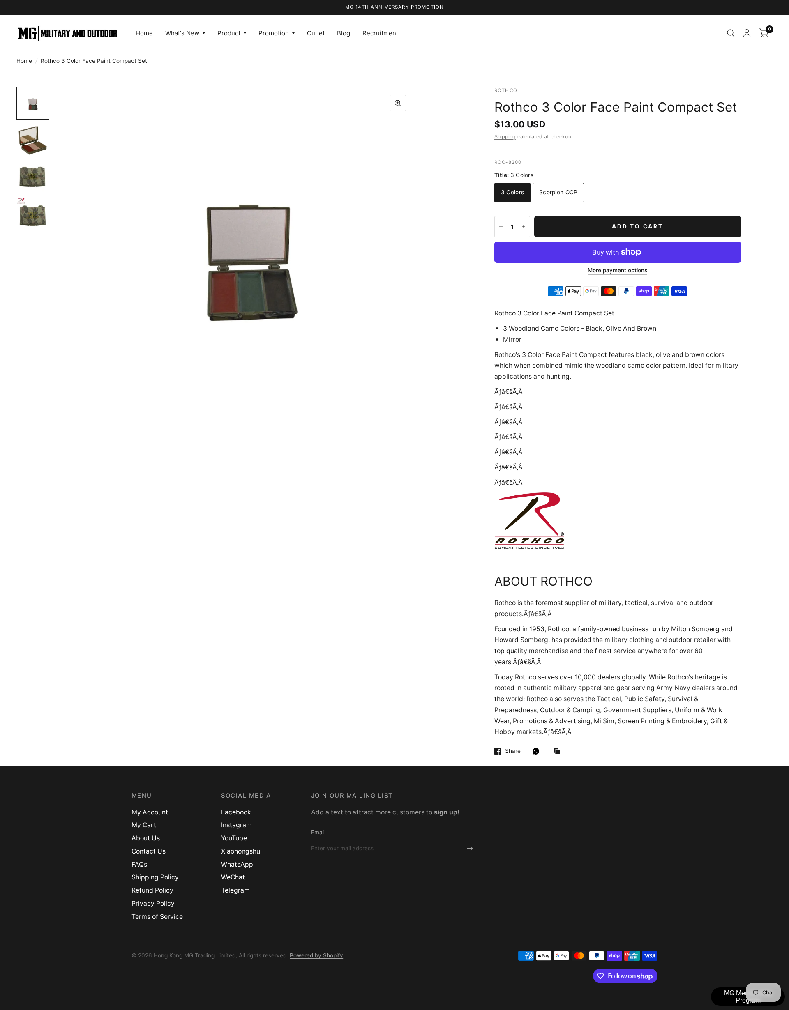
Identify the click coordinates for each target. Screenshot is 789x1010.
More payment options (617, 270)
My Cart (144, 825)
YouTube (234, 838)
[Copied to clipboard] (559, 752)
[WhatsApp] (538, 751)
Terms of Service (157, 916)
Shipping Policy (155, 877)
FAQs (139, 864)
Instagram (236, 825)
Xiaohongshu (240, 851)
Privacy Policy (153, 903)
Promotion (273, 33)
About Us (146, 838)
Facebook (236, 812)
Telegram (235, 890)
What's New (182, 33)
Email (318, 832)
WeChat (233, 877)
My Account (150, 812)
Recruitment (380, 33)
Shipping (505, 136)
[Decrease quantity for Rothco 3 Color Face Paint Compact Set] (501, 226)
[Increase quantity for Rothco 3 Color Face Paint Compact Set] (523, 226)
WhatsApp (237, 864)
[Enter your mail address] (469, 848)
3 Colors (512, 192)
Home (144, 33)
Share (513, 751)
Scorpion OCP (558, 192)
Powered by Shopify (316, 955)
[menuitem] (144, 33)
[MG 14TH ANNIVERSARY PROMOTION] (394, 7)
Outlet (316, 33)
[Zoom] (398, 103)
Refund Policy (152, 890)
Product (228, 33)
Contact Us (149, 851)
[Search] (731, 33)
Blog (343, 33)
